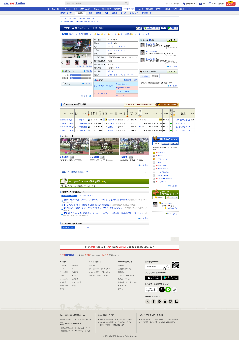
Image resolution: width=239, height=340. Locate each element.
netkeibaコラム (68, 227)
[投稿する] (172, 71)
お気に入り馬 (76, 282)
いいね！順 (173, 197)
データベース (128, 8)
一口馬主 (166, 8)
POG (175, 8)
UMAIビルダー (85, 8)
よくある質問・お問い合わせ (99, 272)
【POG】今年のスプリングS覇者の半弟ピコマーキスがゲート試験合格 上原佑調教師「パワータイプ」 (104, 213)
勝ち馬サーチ (147, 13)
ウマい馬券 (64, 272)
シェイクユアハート (165, 172)
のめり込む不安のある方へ (99, 275)
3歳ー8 (110, 71)
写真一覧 (82, 66)
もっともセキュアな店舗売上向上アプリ (159, 319)
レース (64, 8)
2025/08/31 (64, 130)
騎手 (90, 13)
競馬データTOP (66, 13)
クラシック (134, 13)
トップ (47, 8)
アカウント (76, 285)
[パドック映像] (74, 146)
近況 (147, 34)
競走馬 (80, 13)
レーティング (174, 143)
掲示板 (81, 34)
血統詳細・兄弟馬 (131, 80)
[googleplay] (170, 277)
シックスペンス (163, 153)
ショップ (139, 8)
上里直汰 (111, 123)
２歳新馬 (123, 157)
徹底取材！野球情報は (116, 319)
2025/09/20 (64, 127)
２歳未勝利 (64, 157)
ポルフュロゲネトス (183, 127)
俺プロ (158, 8)
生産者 (114, 13)
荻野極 (110, 127)
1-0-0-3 (116, 68)
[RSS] (176, 301)
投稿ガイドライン (124, 279)
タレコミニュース (86, 196)
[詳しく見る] (166, 104)
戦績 (71, 34)
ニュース (55, 8)
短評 (105, 34)
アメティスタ (180, 123)
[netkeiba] (17, 3)
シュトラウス (162, 166)
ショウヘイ (162, 182)
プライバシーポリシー (126, 275)
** (127, 123)
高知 (70, 120)
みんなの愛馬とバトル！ (76, 319)
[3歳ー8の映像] (89, 120)
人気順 (157, 143)
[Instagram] (170, 301)
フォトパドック (139, 34)
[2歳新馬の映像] (89, 130)
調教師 (98, 13)
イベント (190, 8)
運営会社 (121, 289)
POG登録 (174, 28)
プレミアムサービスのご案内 (99, 268)
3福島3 (71, 123)
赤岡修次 (111, 120)
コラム (96, 8)
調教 (98, 34)
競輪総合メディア (76, 331)
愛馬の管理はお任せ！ (75, 328)
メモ (91, 34)
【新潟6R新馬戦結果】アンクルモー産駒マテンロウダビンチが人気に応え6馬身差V (96, 200)
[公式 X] (147, 301)
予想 (75, 8)
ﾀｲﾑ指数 (140, 111)
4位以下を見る (172, 214)
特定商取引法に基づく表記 (127, 282)
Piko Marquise (84, 28)
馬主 (106, 13)
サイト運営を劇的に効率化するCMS (158, 322)
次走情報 (145, 76)
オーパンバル (129, 75)
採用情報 (121, 265)
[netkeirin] (119, 247)
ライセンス (122, 285)
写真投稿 (89, 66)
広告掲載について (124, 268)
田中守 (110, 43)
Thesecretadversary (165, 178)
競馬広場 (75, 272)
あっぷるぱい (151, 44)
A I (70, 8)
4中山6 (71, 127)
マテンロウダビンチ (183, 130)
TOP (65, 34)
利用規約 (121, 272)
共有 (140, 28)
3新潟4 (71, 130)
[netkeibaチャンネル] (165, 301)
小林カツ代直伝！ (112, 325)
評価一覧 (89, 71)
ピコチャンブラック (115, 75)
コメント (113, 34)
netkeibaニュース (69, 196)
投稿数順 (160, 197)
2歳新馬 (82, 130)
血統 (75, 34)
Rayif (160, 162)
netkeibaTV (106, 8)
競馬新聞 (149, 8)
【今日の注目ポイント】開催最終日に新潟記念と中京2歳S (86, 205)
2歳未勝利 (83, 123)
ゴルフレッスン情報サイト (115, 322)
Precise (160, 156)
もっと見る (88, 84)
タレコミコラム (84, 227)
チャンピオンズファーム (116, 50)
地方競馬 (117, 8)
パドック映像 (125, 34)
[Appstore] (153, 277)
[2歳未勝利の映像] (89, 123)
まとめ (181, 8)
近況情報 (154, 76)
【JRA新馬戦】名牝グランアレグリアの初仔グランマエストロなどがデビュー (93, 208)
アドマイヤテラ (163, 159)
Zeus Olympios (163, 175)
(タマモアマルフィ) (183, 120)
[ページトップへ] (175, 239)
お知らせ (92, 265)
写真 (86, 34)
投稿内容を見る (172, 208)
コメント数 (165, 143)
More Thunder (163, 169)
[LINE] (159, 301)
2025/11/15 (64, 123)
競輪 (231, 3)
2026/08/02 (64, 120)
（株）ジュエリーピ (118, 47)
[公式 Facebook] (153, 301)
